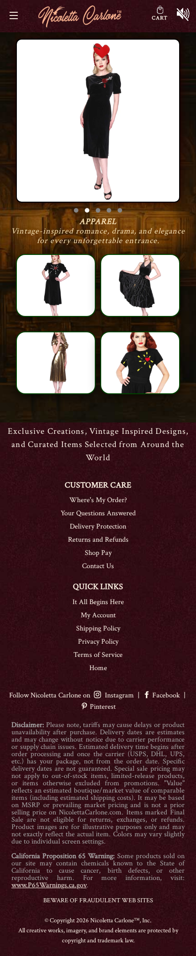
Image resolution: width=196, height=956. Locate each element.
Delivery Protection (98, 526)
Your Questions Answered (98, 513)
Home (98, 668)
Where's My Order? (98, 500)
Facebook (166, 695)
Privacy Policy (98, 641)
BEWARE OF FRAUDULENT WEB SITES (98, 900)
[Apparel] (98, 121)
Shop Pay (98, 553)
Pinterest (102, 707)
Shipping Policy (98, 628)
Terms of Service (98, 655)
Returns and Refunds (98, 539)
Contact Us (98, 566)
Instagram (117, 695)
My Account (98, 615)
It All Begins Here (98, 602)
